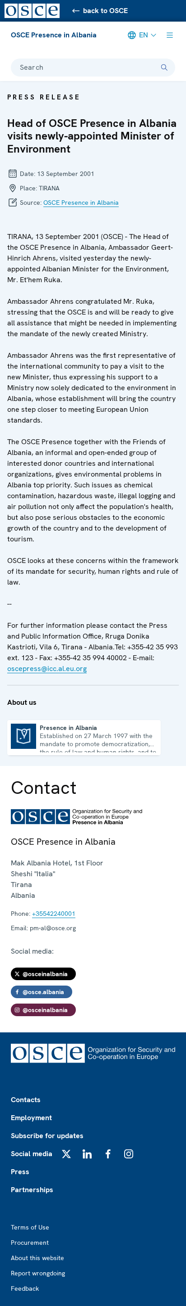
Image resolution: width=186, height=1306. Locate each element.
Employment (31, 1117)
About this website (37, 1258)
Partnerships (32, 1189)
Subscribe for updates (47, 1135)
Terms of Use (30, 1227)
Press (20, 1171)
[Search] (164, 68)
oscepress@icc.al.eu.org (47, 668)
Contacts (26, 1099)
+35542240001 (53, 914)
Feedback (25, 1288)
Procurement (30, 1242)
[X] (66, 1154)
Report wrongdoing (38, 1273)
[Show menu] (170, 35)
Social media (31, 1153)
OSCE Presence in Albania (54, 35)
